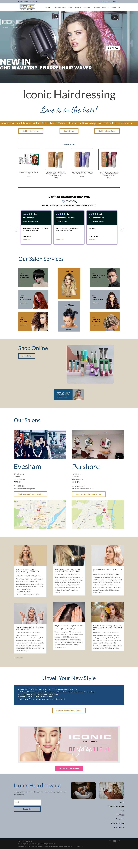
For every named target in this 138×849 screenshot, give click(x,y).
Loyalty (97, 7)
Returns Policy (77, 846)
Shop (70, 7)
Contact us (112, 7)
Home (48, 7)
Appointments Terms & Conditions (60, 846)
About (77, 7)
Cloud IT (29, 841)
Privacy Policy (43, 846)
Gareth (20, 576)
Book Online (69, 131)
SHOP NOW (113, 48)
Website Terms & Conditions (27, 846)
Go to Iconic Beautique (69, 768)
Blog (104, 7)
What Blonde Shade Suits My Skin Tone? (107, 570)
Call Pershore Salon (107, 131)
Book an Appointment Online (30, 494)
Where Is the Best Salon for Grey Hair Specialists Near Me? (30, 628)
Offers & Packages (59, 7)
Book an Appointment (105, 2)
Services (87, 7)
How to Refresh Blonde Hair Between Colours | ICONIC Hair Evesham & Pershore (27, 571)
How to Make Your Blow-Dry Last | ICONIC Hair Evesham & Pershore (67, 570)
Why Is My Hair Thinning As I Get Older (69, 626)
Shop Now (26, 356)
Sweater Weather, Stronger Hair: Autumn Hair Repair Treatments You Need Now (107, 627)
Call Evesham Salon (30, 131)
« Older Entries (18, 658)
